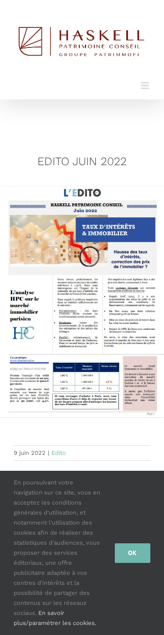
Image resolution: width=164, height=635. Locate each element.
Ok (132, 553)
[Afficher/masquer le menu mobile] (145, 85)
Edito (58, 452)
